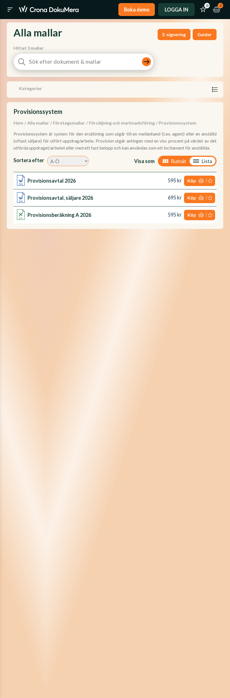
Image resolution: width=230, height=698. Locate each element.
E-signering (174, 34)
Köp (191, 180)
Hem (18, 122)
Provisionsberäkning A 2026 (59, 215)
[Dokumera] (48, 9)
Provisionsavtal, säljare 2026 (60, 198)
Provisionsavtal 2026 (51, 180)
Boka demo (137, 9)
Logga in (176, 9)
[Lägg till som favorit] (210, 181)
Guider (204, 34)
